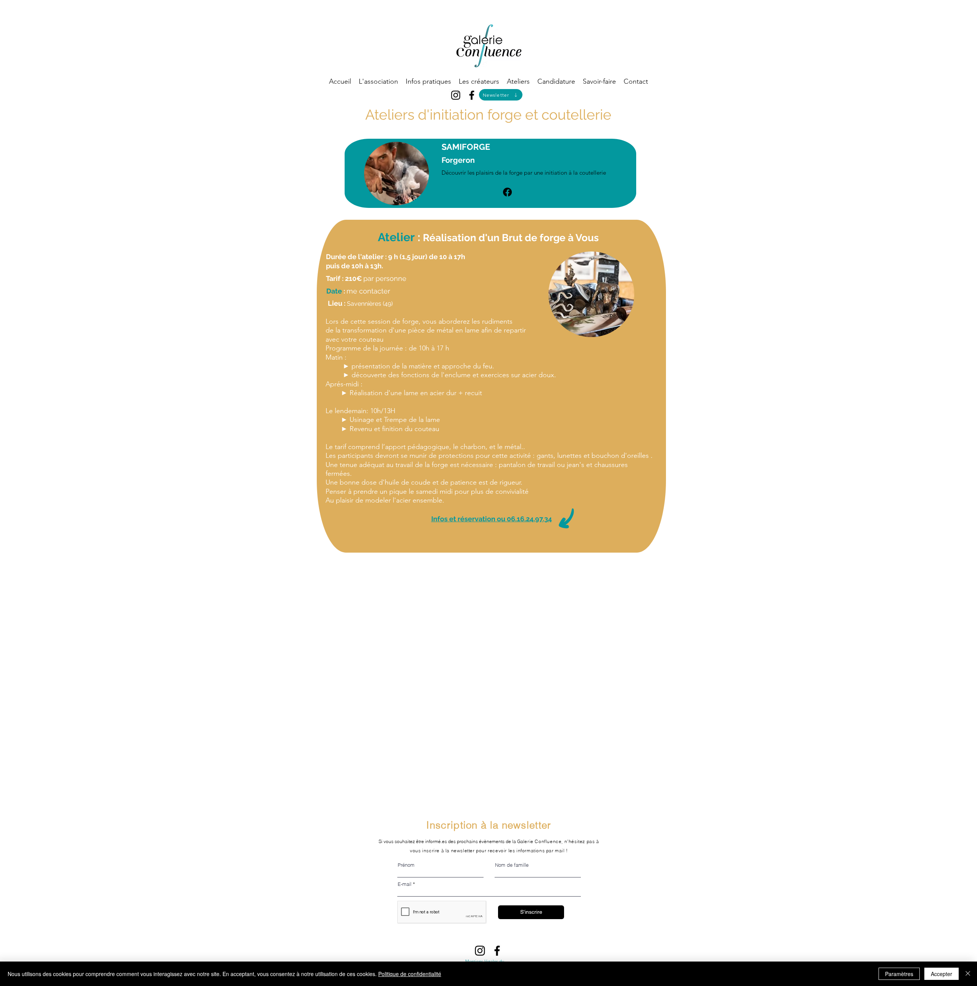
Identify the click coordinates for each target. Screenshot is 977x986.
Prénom (406, 865)
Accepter (941, 974)
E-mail (404, 884)
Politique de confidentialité (409, 974)
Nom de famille (512, 865)
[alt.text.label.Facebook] (472, 95)
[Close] (967, 974)
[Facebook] (507, 192)
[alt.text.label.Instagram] (456, 95)
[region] (572, 258)
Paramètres (899, 974)
